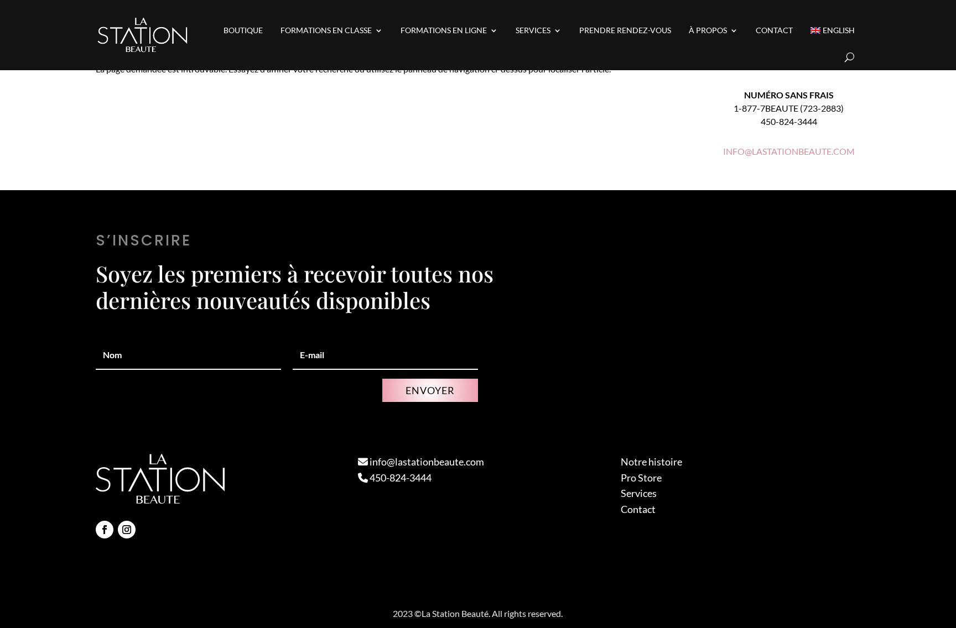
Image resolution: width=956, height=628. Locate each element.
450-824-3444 (400, 478)
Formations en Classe (326, 30)
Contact (774, 30)
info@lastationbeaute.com (426, 462)
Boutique (243, 30)
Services (533, 30)
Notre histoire (651, 462)
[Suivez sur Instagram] (127, 529)
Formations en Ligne (444, 30)
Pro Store (641, 478)
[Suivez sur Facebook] (104, 529)
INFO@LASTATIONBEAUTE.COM (789, 151)
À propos (708, 30)
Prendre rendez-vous (625, 30)
